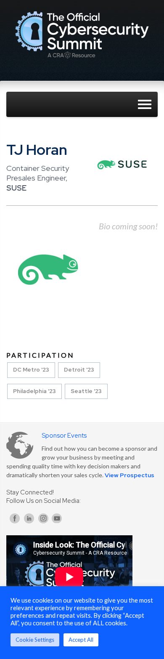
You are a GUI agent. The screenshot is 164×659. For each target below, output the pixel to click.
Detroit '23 (79, 369)
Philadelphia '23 (34, 391)
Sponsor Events (64, 435)
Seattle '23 (86, 391)
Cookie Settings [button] (35, 639)
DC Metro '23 (31, 369)
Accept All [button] (81, 639)
